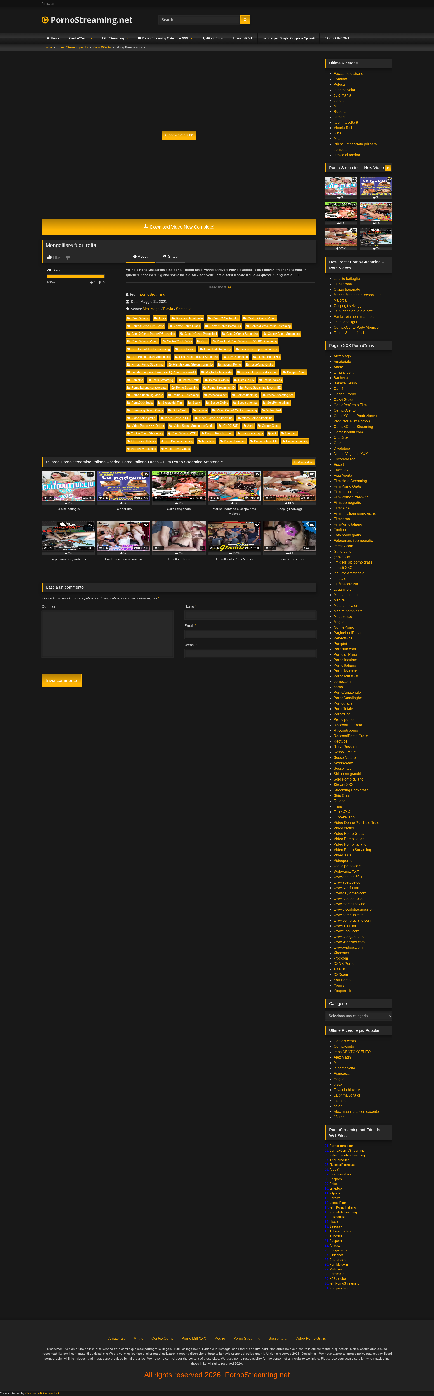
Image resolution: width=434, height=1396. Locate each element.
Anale (162, 318)
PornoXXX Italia (142, 402)
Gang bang (342, 551)
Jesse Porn (338, 1203)
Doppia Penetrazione (218, 433)
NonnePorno (344, 627)
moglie (339, 1079)
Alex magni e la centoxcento (356, 1111)
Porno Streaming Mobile (147, 395)
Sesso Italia (278, 1338)
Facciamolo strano (348, 73)
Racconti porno (346, 730)
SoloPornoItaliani (278, 402)
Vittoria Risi (343, 128)
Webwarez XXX (346, 871)
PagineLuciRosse (348, 633)
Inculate (340, 578)
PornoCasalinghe (348, 698)
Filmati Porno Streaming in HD (193, 364)
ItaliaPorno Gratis (261, 364)
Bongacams (338, 1250)
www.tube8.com (346, 931)
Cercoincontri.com (348, 432)
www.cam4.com (346, 888)
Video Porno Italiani (349, 839)
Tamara (340, 117)
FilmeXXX (342, 508)
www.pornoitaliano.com (352, 920)
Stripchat (336, 1255)
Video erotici (344, 828)
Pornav (335, 1198)
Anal (250, 425)
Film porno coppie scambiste (259, 349)
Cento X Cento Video (261, 318)
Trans (338, 806)
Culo (204, 341)
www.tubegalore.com (351, 937)
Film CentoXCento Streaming (151, 349)
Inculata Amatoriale (349, 573)
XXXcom (341, 974)
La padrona (343, 284)
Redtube (340, 741)
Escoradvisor (344, 459)
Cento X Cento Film (225, 318)
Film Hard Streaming (350, 481)
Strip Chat (342, 795)
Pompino (137, 380)
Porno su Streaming (186, 395)
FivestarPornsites (343, 1165)
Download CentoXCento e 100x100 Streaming (247, 341)
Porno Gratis (191, 380)
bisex (338, 1084)
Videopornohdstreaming (347, 1155)
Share (172, 256)
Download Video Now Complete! (182, 226)
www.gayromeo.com (350, 893)
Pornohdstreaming (343, 1212)
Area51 (335, 1169)
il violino (340, 79)
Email (190, 626)
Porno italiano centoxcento (149, 387)
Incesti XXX (343, 568)
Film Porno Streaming (179, 441)
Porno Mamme (345, 671)
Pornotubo (342, 714)
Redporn (336, 1179)
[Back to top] (420, 1382)
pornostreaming (152, 294)
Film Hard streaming (217, 349)
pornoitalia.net (217, 395)
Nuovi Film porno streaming (259, 372)
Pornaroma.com (341, 1146)
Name (190, 606)
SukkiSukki (180, 410)
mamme (340, 1101)
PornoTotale (343, 709)
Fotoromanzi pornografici (354, 540)
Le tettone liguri (346, 322)
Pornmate (337, 1274)
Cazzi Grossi (344, 399)
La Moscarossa (346, 584)
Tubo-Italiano (344, 817)
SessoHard (343, 768)
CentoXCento (78, 38)
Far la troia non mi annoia (354, 316)
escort (338, 101)
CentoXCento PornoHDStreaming (153, 333)
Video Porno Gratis (177, 448)
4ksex (334, 1222)
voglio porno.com (347, 866)
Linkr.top (336, 1188)
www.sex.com (345, 926)
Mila (337, 139)
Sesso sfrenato (247, 402)
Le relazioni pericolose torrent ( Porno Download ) (164, 372)
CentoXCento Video (144, 341)
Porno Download (234, 441)
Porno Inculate (345, 660)
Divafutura (342, 448)
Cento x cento (345, 1041)
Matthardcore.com (348, 595)
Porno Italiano (273, 380)
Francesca (342, 1073)
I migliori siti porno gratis (353, 562)
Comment (49, 606)
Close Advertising (179, 135)
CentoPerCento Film (350, 405)
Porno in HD (246, 380)
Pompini (340, 644)
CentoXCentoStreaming (347, 1150)
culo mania (342, 95)
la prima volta (344, 90)
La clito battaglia (347, 279)
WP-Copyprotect (48, 1393)
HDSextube (338, 1278)
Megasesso (343, 616)
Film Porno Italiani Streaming (151, 356)
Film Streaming (113, 38)
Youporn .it (342, 991)
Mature (339, 600)
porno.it (340, 687)
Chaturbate (338, 1260)
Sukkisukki (337, 1217)
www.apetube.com (348, 882)
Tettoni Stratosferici (349, 333)
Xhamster (341, 953)
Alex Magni (151, 309)
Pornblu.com (339, 1264)
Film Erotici (186, 349)
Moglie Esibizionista (218, 372)
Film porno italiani (348, 492)
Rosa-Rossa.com (347, 747)
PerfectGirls (343, 638)
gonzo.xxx (342, 557)
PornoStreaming (246, 395)
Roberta (340, 111)
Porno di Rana (345, 654)
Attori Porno (214, 38)
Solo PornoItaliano (348, 779)
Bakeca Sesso (345, 383)
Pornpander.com (342, 1288)
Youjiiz (339, 985)
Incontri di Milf (243, 38)
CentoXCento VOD (179, 341)
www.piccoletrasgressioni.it (355, 909)
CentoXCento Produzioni (201, 333)
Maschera (208, 441)
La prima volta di (347, 1095)
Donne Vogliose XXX (351, 454)
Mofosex (336, 1269)
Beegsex (336, 1226)
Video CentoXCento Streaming (237, 410)
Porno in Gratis (219, 380)
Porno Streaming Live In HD (262, 387)
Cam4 (338, 389)
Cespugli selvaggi (348, 306)
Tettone (202, 410)
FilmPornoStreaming (344, 1283)
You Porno (342, 980)
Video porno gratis (143, 418)
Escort (339, 465)
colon (338, 1106)
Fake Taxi (341, 470)
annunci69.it (343, 372)
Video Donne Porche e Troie (356, 823)
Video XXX (342, 855)
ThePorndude (339, 1160)
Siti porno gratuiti (347, 774)
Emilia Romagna (252, 433)
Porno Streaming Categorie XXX (165, 38)
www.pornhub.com (348, 915)
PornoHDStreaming (143, 448)
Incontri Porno (231, 364)
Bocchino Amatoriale (189, 318)
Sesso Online (219, 402)
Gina (337, 133)
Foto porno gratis (347, 535)
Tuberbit (336, 1236)
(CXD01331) (230, 425)
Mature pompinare (348, 611)
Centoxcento (344, 1046)
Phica (334, 1184)
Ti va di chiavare (347, 1090)
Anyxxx (335, 1245)
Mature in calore (346, 606)
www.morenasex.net (350, 904)
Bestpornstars (340, 1174)
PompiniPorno (296, 372)
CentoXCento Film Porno (148, 326)
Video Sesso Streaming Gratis (193, 425)
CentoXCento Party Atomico (356, 327)
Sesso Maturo (345, 757)
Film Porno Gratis (348, 486)
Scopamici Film (172, 402)
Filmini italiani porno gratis (355, 513)
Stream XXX (344, 785)
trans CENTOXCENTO (352, 1052)
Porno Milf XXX (346, 676)
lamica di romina (347, 155)
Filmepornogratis (347, 503)
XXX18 (339, 969)
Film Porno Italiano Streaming (198, 356)
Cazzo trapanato (347, 289)
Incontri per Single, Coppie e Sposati (288, 38)
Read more (218, 287)
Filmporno (342, 519)
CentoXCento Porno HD (225, 326)
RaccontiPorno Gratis (351, 736)
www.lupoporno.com (350, 899)
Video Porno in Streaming (215, 418)
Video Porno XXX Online (148, 425)
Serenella (183, 309)
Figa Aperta (343, 475)
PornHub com (345, 649)
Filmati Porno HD (268, 356)
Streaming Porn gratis (351, 790)
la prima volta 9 (346, 122)
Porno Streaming (187, 387)
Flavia (168, 309)
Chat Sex (341, 437)
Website (191, 645)
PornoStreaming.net (91, 19)
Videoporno (343, 861)
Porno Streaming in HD (73, 47)
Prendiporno (344, 720)
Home (55, 38)
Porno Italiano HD (265, 441)
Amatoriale (342, 361)
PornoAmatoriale (347, 692)
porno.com (342, 682)
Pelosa (339, 84)
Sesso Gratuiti (345, 752)
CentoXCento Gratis (187, 326)
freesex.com (343, 546)
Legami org (343, 589)
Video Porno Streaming (257, 418)
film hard (290, 433)
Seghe (196, 402)
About (142, 256)
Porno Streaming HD (221, 387)
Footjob (340, 530)
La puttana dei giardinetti (353, 311)
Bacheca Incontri (347, 378)
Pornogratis (343, 703)
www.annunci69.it (348, 877)
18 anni (340, 1117)
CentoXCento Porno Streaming (270, 326)
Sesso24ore (343, 763)
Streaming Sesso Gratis (147, 410)
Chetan (30, 1393)
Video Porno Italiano (350, 844)
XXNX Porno (344, 964)
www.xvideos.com (348, 947)
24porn (335, 1193)
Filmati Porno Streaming (147, 364)
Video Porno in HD (177, 418)
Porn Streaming (163, 380)
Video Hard (273, 410)
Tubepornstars (340, 1231)
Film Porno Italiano (143, 441)
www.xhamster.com (349, 942)
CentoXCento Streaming (242, 333)
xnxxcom (341, 958)
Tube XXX (342, 812)
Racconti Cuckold (348, 725)
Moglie (339, 622)
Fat (274, 433)
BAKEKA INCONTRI (338, 38)
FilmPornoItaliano (348, 524)
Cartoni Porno (345, 394)
